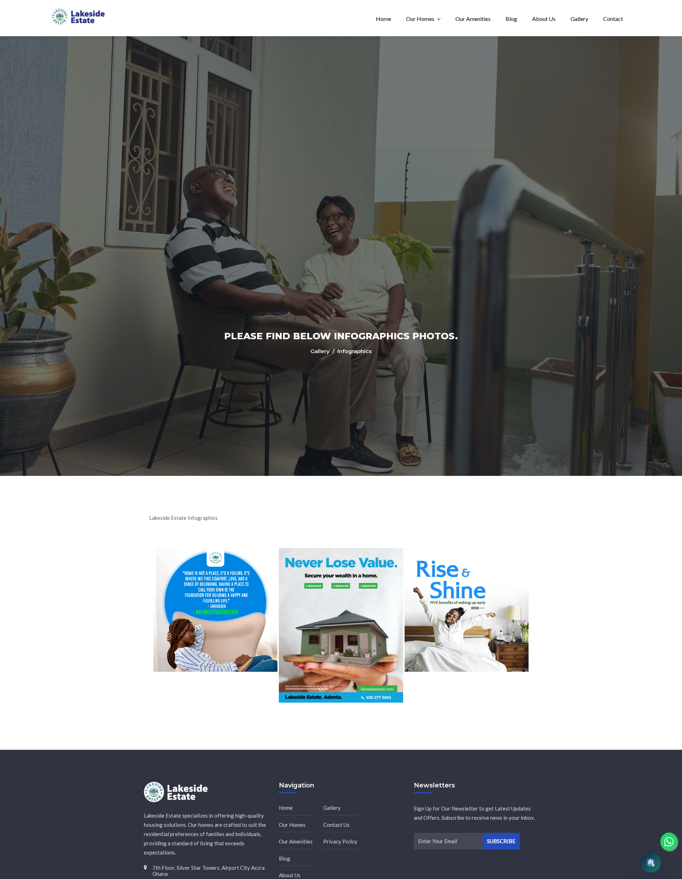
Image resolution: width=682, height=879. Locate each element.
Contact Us (336, 825)
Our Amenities (473, 18)
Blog (511, 18)
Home (383, 18)
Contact (613, 18)
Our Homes (420, 18)
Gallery (579, 18)
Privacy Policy (340, 841)
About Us (544, 18)
